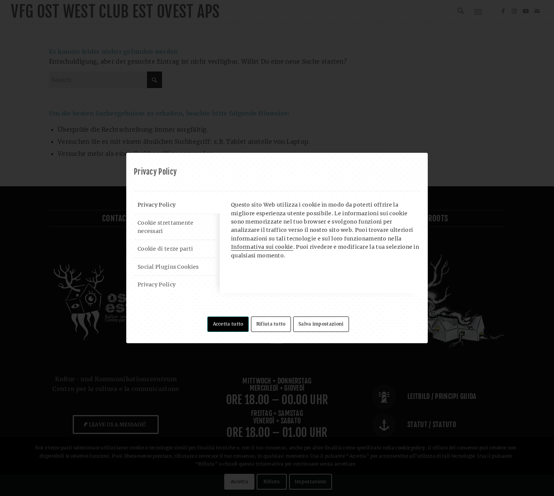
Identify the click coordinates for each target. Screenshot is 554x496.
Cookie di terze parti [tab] (165, 248)
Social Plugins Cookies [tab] (168, 266)
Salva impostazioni (320, 324)
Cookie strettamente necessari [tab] (166, 226)
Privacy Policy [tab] (157, 204)
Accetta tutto (228, 324)
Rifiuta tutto (271, 324)
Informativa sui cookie (262, 246)
